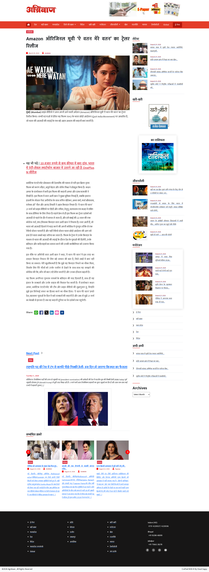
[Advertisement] (60, 140)
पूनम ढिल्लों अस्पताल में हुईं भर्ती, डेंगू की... (76, 466)
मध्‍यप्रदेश (55, 24)
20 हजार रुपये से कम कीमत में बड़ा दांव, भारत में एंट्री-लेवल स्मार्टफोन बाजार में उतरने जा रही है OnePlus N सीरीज (60, 168)
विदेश (82, 24)
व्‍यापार (144, 24)
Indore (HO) (158, 524)
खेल (125, 24)
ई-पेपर (177, 25)
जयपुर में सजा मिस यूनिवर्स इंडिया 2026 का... (112, 466)
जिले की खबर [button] (69, 24)
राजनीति (135, 24)
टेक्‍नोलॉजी (155, 24)
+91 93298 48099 (155, 535)
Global (166, 24)
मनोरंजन (103, 24)
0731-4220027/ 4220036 (159, 526)
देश (35, 24)
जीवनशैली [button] (114, 24)
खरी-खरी (92, 24)
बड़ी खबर (44, 24)
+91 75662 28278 (155, 544)
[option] (43, 470)
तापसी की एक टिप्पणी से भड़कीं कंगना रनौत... (43, 467)
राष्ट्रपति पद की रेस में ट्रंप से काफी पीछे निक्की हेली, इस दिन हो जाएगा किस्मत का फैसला (76, 367)
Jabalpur (155, 542)
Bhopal (155, 533)
